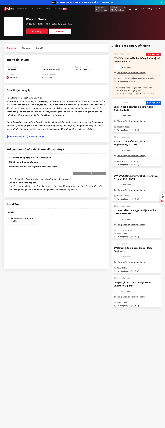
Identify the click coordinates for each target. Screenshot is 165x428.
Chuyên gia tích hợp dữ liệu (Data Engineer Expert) (132, 284)
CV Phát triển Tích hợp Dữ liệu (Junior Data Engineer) (135, 212)
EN (156, 9)
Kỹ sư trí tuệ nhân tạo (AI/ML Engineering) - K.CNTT (130, 143)
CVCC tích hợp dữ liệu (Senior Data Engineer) (133, 250)
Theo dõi (60, 31)
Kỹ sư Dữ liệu (122, 233)
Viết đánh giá (36, 31)
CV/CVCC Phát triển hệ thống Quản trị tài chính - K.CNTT (137, 60)
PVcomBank (126, 67)
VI (160, 9)
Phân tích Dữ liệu (123, 127)
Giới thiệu (11, 48)
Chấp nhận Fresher (124, 230)
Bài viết (40, 48)
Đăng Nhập (147, 9)
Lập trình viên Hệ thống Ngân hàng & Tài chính (135, 78)
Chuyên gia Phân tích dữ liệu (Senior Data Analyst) (134, 108)
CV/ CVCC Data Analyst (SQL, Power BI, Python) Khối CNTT (136, 177)
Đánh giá (26, 48)
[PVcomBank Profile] (117, 67)
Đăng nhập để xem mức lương (131, 72)
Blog (48, 9)
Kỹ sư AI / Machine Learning (128, 161)
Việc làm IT (22, 9)
